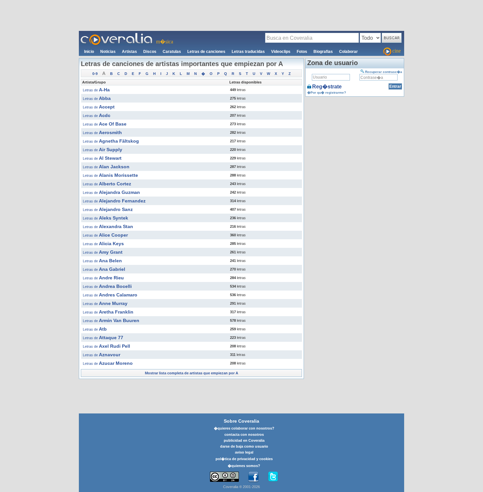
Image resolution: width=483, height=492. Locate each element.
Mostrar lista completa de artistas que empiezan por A (191, 373)
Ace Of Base (104, 124)
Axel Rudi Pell (106, 346)
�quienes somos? (244, 466)
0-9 (95, 74)
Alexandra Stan (108, 226)
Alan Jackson (106, 166)
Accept (99, 106)
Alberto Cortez (107, 183)
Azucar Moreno (108, 363)
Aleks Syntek (105, 218)
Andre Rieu (103, 277)
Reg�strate (327, 86)
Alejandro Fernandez (114, 200)
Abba (97, 98)
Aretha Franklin (108, 312)
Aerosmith (102, 132)
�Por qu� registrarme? (326, 92)
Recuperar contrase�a (383, 72)
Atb (95, 329)
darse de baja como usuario (244, 446)
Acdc (96, 115)
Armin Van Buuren (111, 320)
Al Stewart (102, 158)
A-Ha (96, 89)
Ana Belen (102, 260)
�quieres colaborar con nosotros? (244, 428)
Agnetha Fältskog (111, 141)
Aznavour (101, 354)
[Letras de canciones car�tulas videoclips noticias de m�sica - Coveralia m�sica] (116, 35)
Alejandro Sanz (108, 209)
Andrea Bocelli (107, 286)
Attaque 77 (103, 337)
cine (396, 51)
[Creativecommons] (224, 477)
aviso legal (244, 452)
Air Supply (102, 149)
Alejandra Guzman (111, 192)
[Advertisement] (241, 15)
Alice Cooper (105, 235)
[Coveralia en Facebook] (253, 477)
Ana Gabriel (104, 269)
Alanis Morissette (110, 175)
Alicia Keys (103, 243)
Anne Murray (105, 303)
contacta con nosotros (244, 434)
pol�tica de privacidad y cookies (244, 459)
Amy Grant (103, 252)
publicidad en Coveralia (244, 440)
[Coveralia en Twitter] (273, 477)
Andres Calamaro (110, 294)
